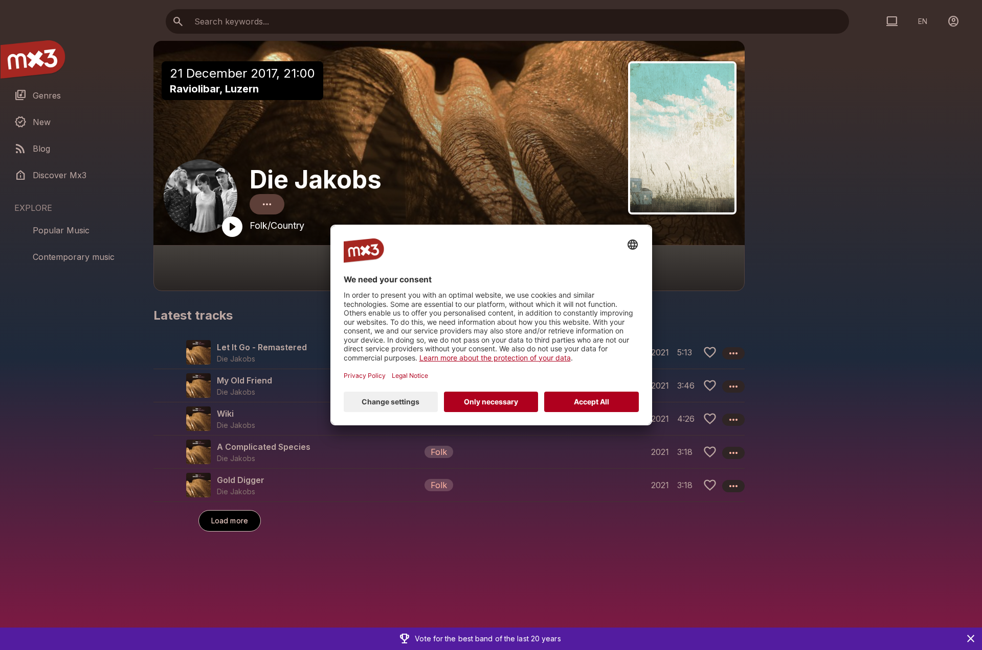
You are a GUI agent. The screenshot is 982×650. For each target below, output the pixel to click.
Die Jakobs (316, 179)
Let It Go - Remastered (262, 347)
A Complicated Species (263, 447)
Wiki (225, 413)
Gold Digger (240, 480)
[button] (449, 451)
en (922, 21)
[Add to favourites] (710, 352)
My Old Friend (244, 380)
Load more (229, 520)
